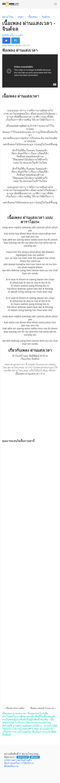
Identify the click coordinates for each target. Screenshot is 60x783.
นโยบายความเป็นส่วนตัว (18, 760)
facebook (24, 757)
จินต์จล (46, 16)
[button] (55, 4)
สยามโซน (7, 16)
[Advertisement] (30, 406)
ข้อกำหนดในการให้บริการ (19, 763)
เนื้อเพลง (32, 16)
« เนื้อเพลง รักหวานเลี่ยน (14, 708)
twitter (35, 757)
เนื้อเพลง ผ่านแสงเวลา (27, 373)
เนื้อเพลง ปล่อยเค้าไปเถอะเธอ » (43, 708)
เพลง (20, 16)
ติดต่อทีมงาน (11, 766)
